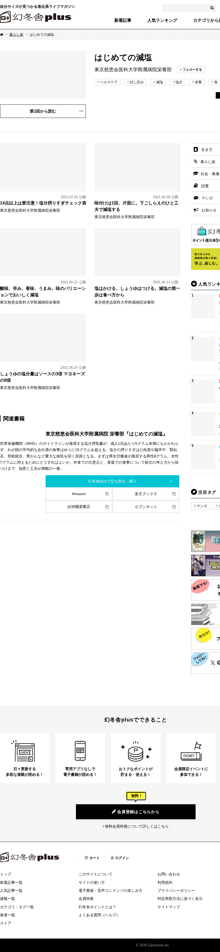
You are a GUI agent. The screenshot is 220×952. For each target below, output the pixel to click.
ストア (5, 923)
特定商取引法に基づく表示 (180, 898)
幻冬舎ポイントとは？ (97, 907)
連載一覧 (7, 898)
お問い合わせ (168, 874)
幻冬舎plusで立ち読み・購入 (112, 481)
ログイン (122, 858)
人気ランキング (162, 20)
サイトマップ (168, 907)
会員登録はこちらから (138, 811)
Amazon (79, 494)
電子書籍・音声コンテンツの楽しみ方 (110, 890)
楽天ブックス (146, 494)
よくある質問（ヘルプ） (99, 915)
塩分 (178, 82)
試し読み (137, 82)
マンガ (202, 506)
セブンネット (146, 506)
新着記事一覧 (11, 882)
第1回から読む (43, 111)
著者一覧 (7, 915)
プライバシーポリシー (176, 890)
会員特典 (86, 898)
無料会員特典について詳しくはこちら (137, 826)
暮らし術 (16, 35)
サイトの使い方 (92, 882)
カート (94, 858)
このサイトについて (95, 874)
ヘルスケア (109, 82)
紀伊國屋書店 (79, 506)
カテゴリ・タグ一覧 (17, 907)
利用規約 (165, 882)
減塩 (159, 82)
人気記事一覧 (11, 890)
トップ (5, 874)
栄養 (198, 82)
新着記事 (122, 20)
